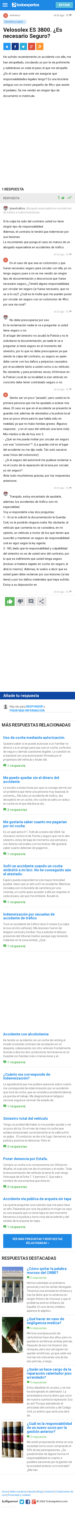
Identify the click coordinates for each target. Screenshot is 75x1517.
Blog (39, 1491)
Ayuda (31, 1491)
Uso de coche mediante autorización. (34, 737)
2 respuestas (17, 810)
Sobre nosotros (18, 1491)
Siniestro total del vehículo (25, 1118)
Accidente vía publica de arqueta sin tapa (37, 1199)
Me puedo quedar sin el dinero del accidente (31, 780)
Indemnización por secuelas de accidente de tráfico (29, 916)
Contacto (49, 1491)
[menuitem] (15, 46)
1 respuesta (16, 766)
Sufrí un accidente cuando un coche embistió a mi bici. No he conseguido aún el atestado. (37, 870)
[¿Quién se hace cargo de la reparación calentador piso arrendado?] (37, 1392)
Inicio (5, 1491)
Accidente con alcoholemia (26, 1034)
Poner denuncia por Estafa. (25, 1159)
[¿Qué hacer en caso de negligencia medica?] (37, 1340)
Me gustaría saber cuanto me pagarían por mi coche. (35, 824)
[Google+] (33, 1501)
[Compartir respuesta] (41, 601)
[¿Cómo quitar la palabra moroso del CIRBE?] (37, 1290)
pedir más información (27, 710)
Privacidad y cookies (19, 1495)
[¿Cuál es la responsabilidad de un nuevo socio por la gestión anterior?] (37, 1447)
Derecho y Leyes (14, 21)
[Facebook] (27, 1501)
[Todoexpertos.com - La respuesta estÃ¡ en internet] (25, 4)
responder (34, 706)
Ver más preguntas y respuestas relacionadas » (37, 1241)
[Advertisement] (37, 138)
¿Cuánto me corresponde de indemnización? (26, 1076)
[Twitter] (21, 1501)
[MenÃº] (5, 5)
